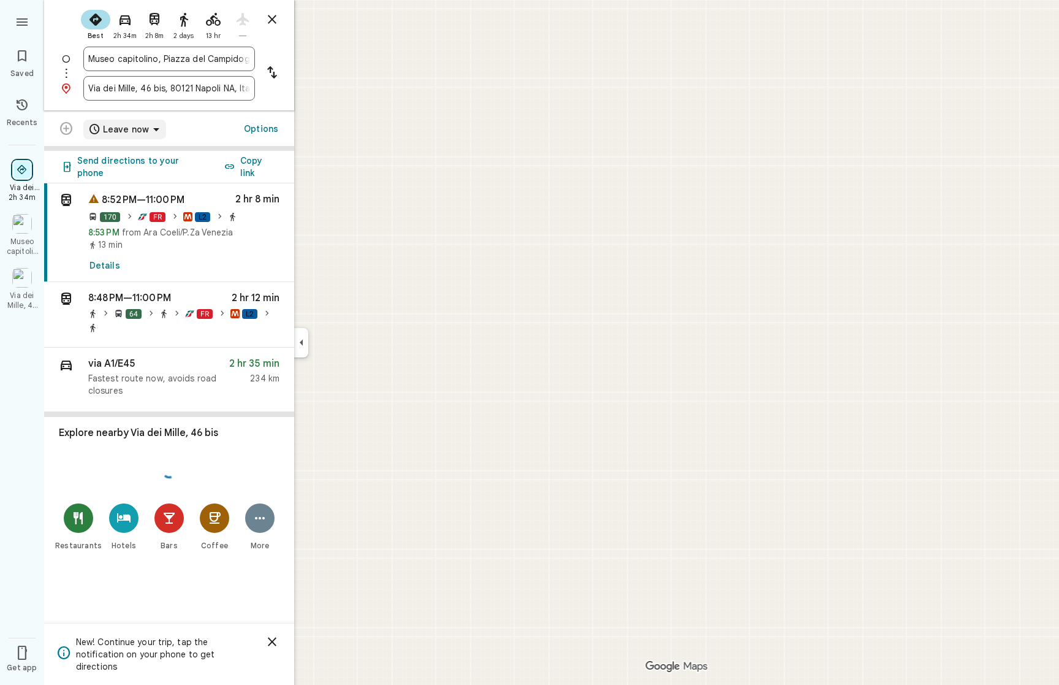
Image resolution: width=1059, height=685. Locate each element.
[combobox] (169, 59)
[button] (169, 315)
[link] (169, 232)
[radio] (95, 23)
